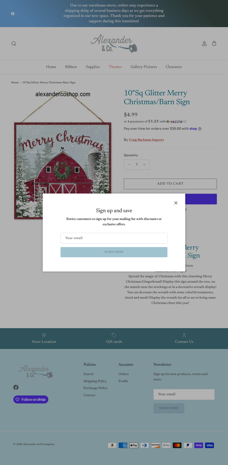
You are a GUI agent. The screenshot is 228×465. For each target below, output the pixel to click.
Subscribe (114, 252)
